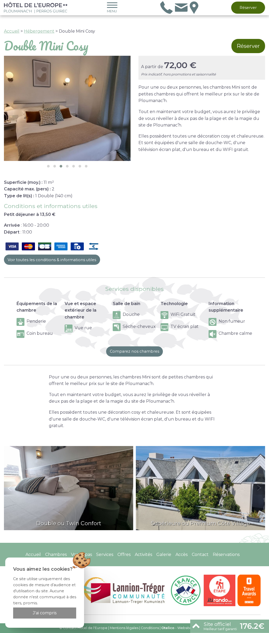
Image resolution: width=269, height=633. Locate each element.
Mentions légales (124, 628)
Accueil (11, 31)
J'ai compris (44, 612)
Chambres (56, 554)
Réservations (226, 554)
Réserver (248, 7)
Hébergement (39, 31)
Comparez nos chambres (134, 351)
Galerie (163, 554)
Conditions (150, 628)
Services (104, 554)
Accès (181, 554)
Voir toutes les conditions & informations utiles (52, 259)
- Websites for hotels (185, 628)
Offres (124, 554)
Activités (143, 554)
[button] (48, 166)
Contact (200, 554)
